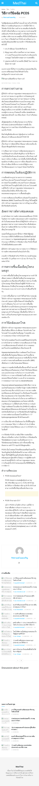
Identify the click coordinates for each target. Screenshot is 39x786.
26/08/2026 (29, 583)
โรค (8, 9)
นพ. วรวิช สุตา (17, 636)
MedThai (19, 3)
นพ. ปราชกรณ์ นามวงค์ (19, 591)
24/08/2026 (28, 609)
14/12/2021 (22, 17)
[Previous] (17, 660)
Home (3, 9)
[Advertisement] (21, 493)
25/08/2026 (30, 591)
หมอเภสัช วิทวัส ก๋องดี (19, 583)
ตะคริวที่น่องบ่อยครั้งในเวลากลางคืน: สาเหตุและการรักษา (25, 606)
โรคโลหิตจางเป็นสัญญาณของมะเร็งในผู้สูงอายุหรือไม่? (24, 632)
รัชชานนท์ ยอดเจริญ (9, 17)
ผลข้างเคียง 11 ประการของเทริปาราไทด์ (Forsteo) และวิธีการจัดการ (24, 623)
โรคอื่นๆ (12, 9)
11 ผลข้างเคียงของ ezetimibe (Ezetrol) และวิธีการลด (23, 615)
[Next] (21, 660)
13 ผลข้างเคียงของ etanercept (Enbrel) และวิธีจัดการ (23, 641)
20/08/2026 (29, 618)
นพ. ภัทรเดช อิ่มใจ (18, 609)
